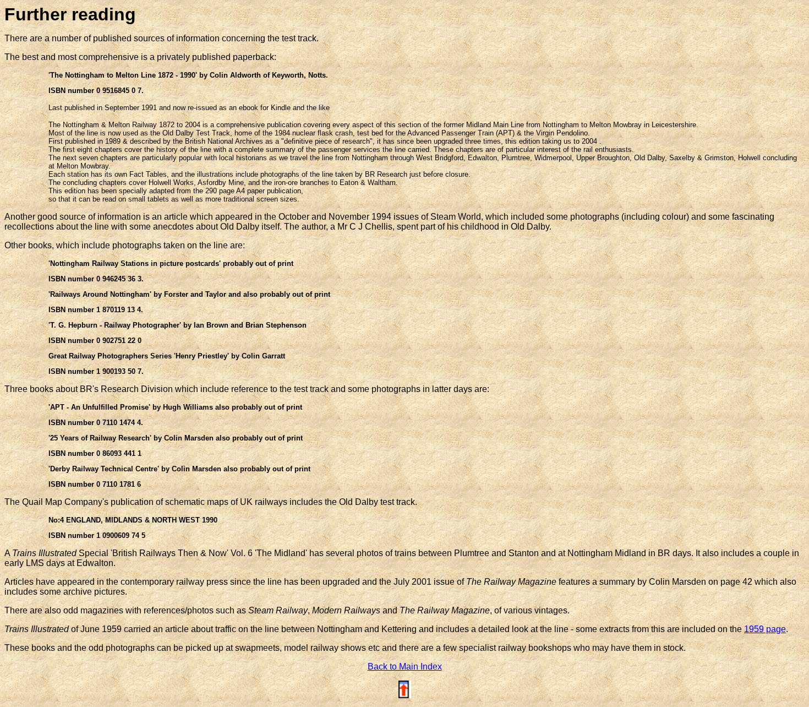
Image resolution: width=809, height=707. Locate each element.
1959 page (765, 629)
